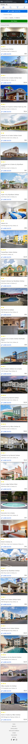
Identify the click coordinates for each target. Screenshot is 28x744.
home (14, 724)
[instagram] (16, 740)
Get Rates (14, 21)
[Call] (26, 1)
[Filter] (17, 7)
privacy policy (14, 728)
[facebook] (11, 740)
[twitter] (14, 740)
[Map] (3, 7)
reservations (14, 735)
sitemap (14, 737)
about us (14, 726)
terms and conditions (14, 730)
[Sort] (24, 7)
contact (14, 732)
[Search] (10, 7)
